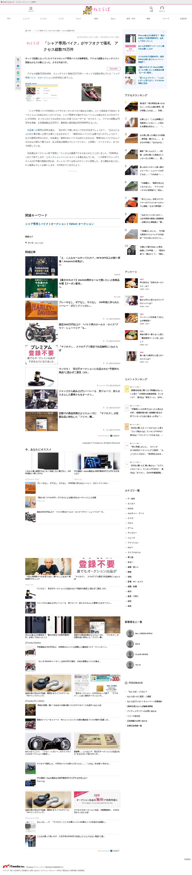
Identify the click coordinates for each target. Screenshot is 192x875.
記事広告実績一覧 (133, 726)
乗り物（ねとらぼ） (36, 243)
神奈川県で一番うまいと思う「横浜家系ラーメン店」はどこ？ (152, 338)
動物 (148, 19)
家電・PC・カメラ (135, 582)
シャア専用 (31, 223)
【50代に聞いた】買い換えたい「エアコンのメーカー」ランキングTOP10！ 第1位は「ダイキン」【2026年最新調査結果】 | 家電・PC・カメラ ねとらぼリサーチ (146, 472)
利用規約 (187, 859)
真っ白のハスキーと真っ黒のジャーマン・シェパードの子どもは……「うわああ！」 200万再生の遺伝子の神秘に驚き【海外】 (152, 174)
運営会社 (65, 870)
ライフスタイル (134, 552)
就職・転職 (132, 586)
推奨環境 (81, 870)
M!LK (137, 644)
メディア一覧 (7, 870)
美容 (129, 606)
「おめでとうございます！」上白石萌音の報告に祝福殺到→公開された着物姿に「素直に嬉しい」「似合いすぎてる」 (152, 222)
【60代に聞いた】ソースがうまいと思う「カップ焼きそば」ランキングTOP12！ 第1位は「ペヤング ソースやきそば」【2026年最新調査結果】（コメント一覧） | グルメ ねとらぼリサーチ (147, 435)
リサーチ (165, 19)
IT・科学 (131, 499)
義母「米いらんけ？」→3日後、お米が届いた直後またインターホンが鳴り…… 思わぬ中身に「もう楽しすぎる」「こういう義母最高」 (152, 158)
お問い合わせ (34, 870)
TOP (8, 19)
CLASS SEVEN (141, 654)
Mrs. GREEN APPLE (143, 633)
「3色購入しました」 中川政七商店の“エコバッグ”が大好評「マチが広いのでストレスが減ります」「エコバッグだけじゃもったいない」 (152, 238)
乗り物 (130, 557)
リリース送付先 (132, 716)
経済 (129, 601)
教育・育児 (131, 19)
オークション (58, 223)
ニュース (26, 19)
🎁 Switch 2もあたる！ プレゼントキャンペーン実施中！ (19, 2)
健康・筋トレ (133, 567)
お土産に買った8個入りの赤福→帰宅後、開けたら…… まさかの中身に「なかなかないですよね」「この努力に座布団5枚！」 (152, 142)
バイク (44, 223)
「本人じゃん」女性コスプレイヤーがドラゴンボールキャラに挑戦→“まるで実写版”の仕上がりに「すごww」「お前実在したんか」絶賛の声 (152, 206)
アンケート (131, 272)
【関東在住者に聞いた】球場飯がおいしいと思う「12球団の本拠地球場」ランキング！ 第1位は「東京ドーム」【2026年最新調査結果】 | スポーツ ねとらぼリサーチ (146, 397)
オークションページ (57, 157)
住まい (113, 19)
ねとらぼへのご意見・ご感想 (138, 696)
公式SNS (17, 870)
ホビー (130, 547)
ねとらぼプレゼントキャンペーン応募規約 (143, 701)
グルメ (78, 19)
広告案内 (25, 870)
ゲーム (130, 528)
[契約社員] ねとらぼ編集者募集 (139, 706)
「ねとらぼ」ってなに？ (136, 692)
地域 (96, 19)
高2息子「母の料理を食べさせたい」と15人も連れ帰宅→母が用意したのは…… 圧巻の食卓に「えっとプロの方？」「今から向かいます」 (152, 110)
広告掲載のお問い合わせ (136, 721)
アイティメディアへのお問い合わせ (140, 711)
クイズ (61, 19)
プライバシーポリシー (48, 870)
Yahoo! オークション (81, 223)
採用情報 (73, 870)
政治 (129, 591)
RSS (59, 870)
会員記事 (183, 19)
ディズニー (132, 533)
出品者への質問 (34, 130)
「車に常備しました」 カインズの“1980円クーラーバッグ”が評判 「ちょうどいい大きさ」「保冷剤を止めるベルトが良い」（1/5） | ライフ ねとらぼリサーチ (147, 454)
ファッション (133, 543)
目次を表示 (114, 69)
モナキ (138, 665)
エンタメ (43, 19)
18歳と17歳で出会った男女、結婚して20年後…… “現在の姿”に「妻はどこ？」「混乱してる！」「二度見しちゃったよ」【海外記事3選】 (152, 254)
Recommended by (104, 436)
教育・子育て (133, 596)
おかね (130, 508)
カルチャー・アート (136, 513)
